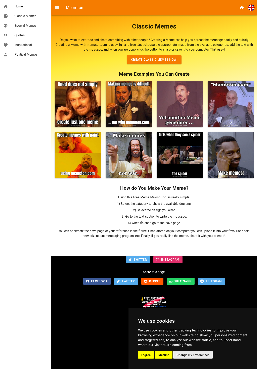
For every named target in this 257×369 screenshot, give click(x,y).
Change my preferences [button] (192, 355)
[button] (251, 7)
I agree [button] (146, 355)
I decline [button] (163, 355)
